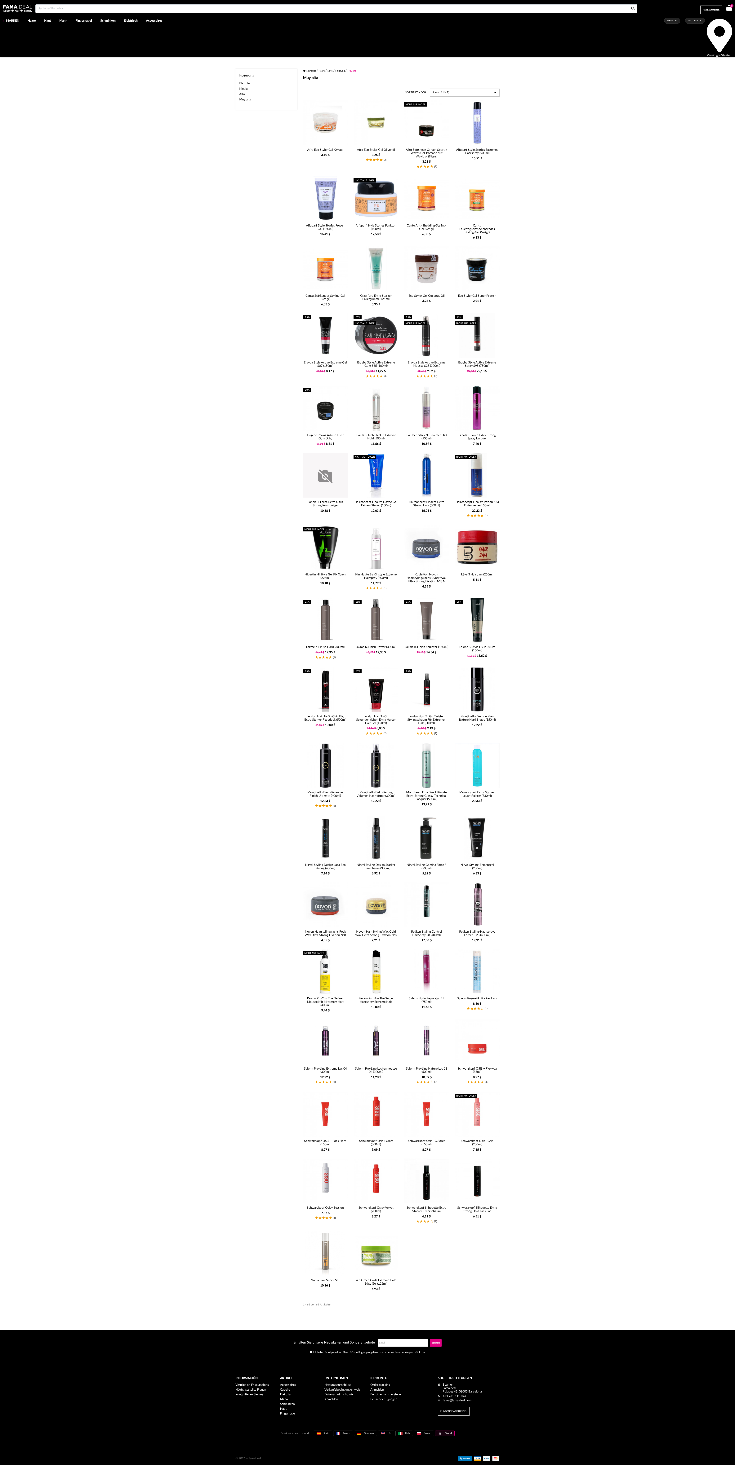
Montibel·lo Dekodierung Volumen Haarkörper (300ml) (376, 794)
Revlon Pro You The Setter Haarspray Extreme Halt (376, 1000)
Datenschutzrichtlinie (338, 1394)
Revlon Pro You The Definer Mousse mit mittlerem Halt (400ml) (325, 1002)
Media (243, 88)
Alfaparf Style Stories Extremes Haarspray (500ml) (477, 151)
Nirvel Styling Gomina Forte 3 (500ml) (426, 866)
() (731, 6)
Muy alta (245, 99)
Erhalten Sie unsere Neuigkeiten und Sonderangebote (334, 1342)
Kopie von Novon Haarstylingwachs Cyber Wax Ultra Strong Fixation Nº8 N (426, 578)
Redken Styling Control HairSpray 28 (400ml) (426, 933)
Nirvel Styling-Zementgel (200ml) (477, 866)
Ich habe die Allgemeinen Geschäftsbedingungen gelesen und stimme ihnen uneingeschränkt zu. (369, 1352)
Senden (436, 1343)
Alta (242, 94)
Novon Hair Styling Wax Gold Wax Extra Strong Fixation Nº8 (376, 933)
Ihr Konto (378, 1378)
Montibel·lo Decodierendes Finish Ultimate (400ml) (325, 794)
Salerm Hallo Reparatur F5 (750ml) (426, 1000)
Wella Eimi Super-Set (325, 1280)
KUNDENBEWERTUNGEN (453, 1411)
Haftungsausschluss (337, 1384)
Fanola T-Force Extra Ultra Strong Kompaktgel (325, 503)
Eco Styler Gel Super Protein (477, 295)
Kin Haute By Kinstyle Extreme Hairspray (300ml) (376, 576)
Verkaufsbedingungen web (342, 1389)
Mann (63, 20)
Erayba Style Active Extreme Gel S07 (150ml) (325, 364)
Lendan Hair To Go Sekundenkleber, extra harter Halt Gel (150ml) (376, 720)
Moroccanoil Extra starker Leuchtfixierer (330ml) (477, 794)
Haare (32, 20)
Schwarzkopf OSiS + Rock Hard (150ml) (325, 1142)
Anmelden (331, 1399)
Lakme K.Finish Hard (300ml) (325, 647)
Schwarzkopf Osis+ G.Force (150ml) (426, 1142)
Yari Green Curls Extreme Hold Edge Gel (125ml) (375, 1282)
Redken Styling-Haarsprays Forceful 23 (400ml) (477, 933)
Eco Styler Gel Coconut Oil (426, 295)
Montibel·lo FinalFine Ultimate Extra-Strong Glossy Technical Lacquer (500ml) (426, 796)
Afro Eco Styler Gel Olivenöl (376, 149)
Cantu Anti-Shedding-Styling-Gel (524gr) (426, 227)
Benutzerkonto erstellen (386, 1394)
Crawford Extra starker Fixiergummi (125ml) (376, 297)
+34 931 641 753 (454, 1395)
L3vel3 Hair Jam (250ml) (477, 574)
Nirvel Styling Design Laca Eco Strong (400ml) (325, 866)
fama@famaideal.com (457, 1400)
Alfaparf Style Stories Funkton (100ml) (376, 227)
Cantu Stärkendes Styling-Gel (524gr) (325, 297)
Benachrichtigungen (383, 1399)
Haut (47, 20)
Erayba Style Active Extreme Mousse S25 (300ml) (426, 364)
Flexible (244, 83)
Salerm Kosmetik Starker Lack (477, 998)
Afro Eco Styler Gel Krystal (325, 149)
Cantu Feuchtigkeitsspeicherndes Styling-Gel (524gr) (477, 229)
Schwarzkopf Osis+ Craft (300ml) (376, 1142)
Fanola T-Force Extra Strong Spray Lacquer (477, 437)
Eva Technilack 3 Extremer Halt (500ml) (426, 437)
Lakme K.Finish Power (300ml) (376, 647)
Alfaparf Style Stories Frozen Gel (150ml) (325, 227)
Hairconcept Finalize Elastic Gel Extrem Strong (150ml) (376, 503)
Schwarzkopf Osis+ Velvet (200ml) (376, 1209)
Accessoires (154, 20)
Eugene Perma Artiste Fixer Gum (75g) (325, 437)
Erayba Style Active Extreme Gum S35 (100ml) (376, 364)
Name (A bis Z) (464, 92)
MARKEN (12, 20)
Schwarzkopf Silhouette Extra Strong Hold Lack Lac (477, 1209)
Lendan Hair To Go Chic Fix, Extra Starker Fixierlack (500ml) (325, 718)
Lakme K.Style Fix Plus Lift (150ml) (477, 648)
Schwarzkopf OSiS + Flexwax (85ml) (477, 1070)
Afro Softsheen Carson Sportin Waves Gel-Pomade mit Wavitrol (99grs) (426, 153)
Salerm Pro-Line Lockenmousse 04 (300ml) (376, 1070)
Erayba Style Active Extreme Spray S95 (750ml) (477, 364)
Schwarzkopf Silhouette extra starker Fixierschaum (426, 1209)
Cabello (285, 1389)
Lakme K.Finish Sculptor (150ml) (426, 647)
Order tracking (380, 1384)
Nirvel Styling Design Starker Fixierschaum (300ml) (376, 866)
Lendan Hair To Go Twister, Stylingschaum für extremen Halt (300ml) (426, 720)
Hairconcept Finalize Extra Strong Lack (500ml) (426, 503)
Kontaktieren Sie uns (249, 1394)
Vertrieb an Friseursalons (252, 1384)
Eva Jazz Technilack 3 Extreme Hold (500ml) (376, 437)
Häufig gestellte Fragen (250, 1389)
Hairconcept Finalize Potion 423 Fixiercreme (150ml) (477, 503)
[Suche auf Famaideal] (633, 4)
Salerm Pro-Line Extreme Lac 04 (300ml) (325, 1070)
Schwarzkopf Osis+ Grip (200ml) (477, 1142)
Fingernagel (84, 20)
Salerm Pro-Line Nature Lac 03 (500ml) (426, 1070)
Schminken (108, 20)
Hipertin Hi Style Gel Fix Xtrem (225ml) (325, 576)
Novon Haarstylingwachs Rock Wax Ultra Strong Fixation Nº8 (325, 933)
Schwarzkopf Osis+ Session (325, 1207)
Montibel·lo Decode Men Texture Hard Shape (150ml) (477, 718)
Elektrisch (131, 20)
